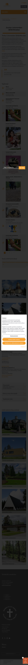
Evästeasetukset (14, 336)
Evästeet (23, 346)
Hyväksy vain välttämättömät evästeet (14, 343)
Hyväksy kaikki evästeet (14, 339)
